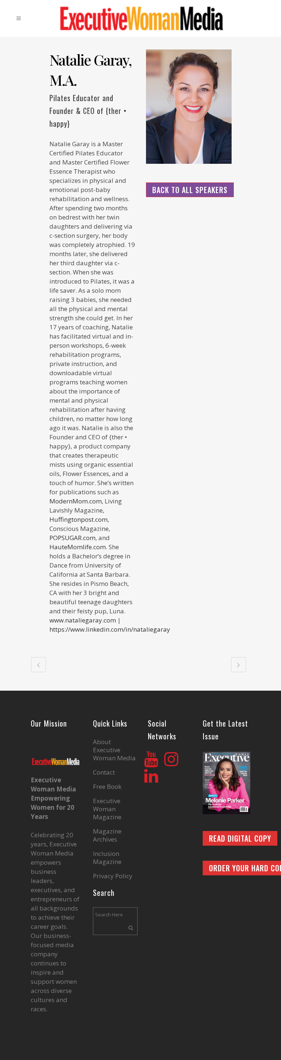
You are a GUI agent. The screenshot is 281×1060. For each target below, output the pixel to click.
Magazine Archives (107, 835)
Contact (104, 772)
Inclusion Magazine (107, 858)
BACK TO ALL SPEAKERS (190, 189)
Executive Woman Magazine (107, 809)
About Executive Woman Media (114, 750)
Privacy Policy (112, 876)
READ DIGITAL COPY (240, 838)
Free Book (107, 787)
